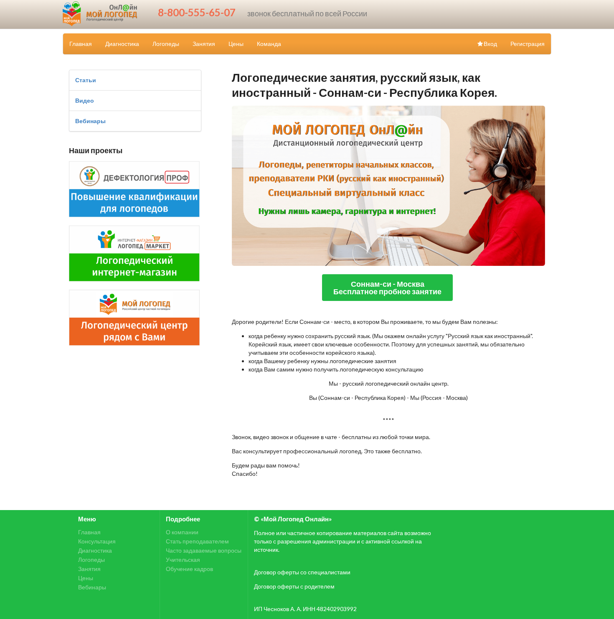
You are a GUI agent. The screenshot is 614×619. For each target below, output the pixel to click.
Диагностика (122, 43)
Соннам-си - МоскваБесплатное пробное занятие (387, 287)
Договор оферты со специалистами (302, 572)
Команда (269, 43)
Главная (80, 43)
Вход (490, 43)
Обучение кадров (189, 568)
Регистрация (527, 43)
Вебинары (90, 120)
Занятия (204, 43)
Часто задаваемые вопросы (203, 550)
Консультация (97, 541)
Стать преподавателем (197, 541)
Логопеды (165, 43)
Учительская (183, 559)
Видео (84, 100)
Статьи (85, 79)
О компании (182, 532)
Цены (236, 43)
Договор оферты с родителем (294, 586)
